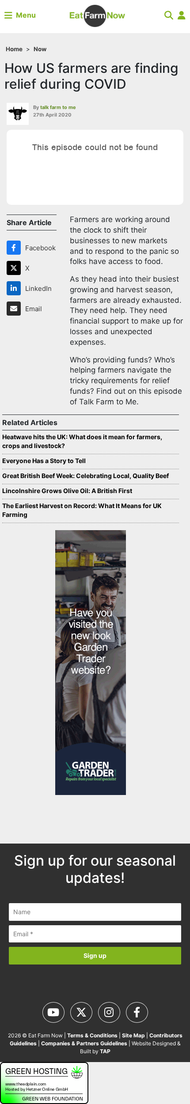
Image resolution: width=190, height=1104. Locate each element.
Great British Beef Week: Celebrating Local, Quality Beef (85, 475)
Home (14, 49)
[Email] (15, 308)
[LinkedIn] (15, 288)
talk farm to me (58, 107)
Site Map (133, 1035)
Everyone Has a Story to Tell (44, 460)
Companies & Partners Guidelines (84, 1043)
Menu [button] (24, 15)
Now (40, 49)
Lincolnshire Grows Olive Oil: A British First (67, 490)
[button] (168, 15)
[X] (15, 268)
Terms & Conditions (92, 1035)
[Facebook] (15, 247)
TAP (105, 1051)
